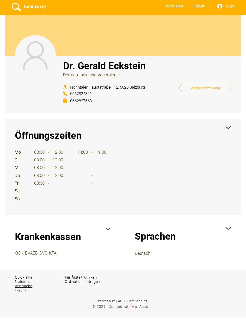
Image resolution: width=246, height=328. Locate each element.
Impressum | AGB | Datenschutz (122, 301)
